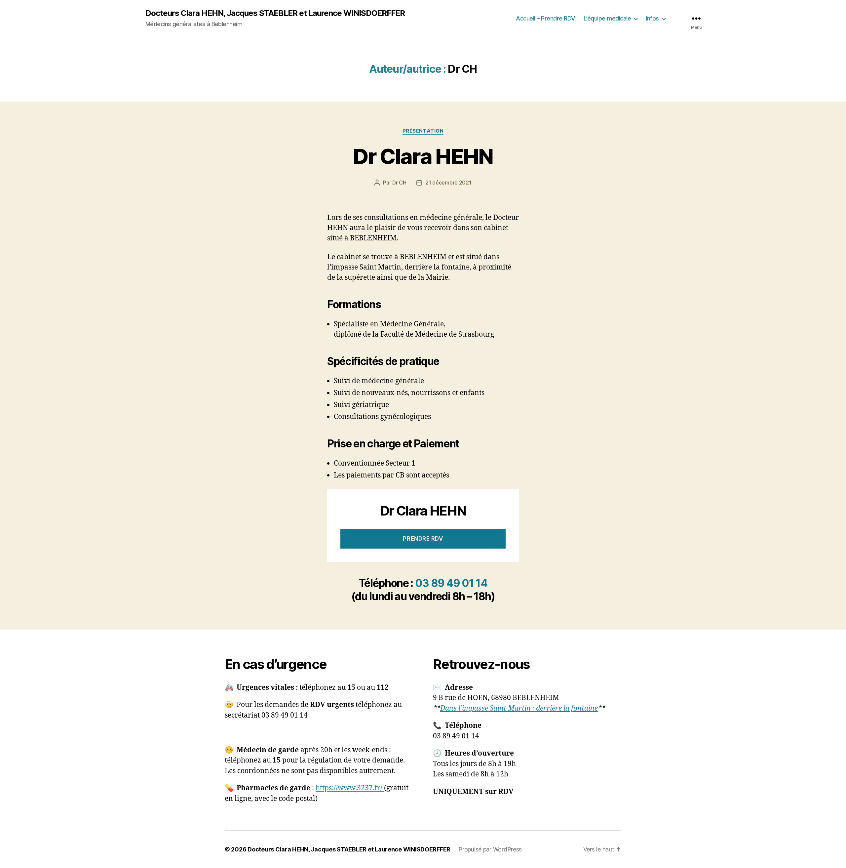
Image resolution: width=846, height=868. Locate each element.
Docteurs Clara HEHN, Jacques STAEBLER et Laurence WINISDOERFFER (275, 13)
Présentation (423, 131)
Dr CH (399, 182)
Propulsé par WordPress (490, 849)
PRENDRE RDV (423, 538)
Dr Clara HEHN (423, 156)
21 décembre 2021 (448, 182)
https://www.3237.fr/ (350, 788)
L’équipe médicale (607, 18)
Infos (652, 18)
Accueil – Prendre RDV (545, 18)
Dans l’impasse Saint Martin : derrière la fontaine (519, 708)
